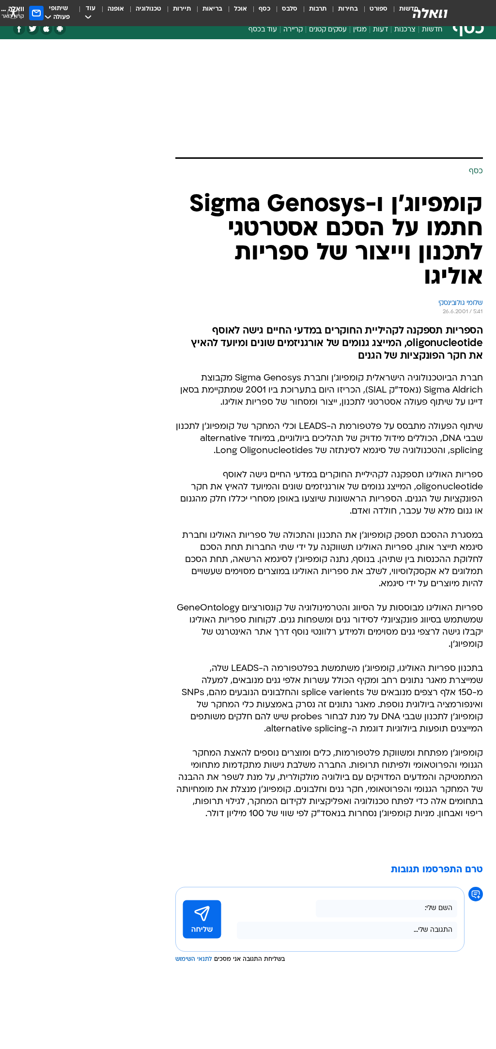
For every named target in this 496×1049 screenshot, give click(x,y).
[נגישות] (13, 13)
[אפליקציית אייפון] (46, 29)
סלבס (289, 9)
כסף (264, 9)
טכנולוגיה (148, 9)
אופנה (116, 9)
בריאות (212, 9)
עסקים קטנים (328, 30)
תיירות (182, 9)
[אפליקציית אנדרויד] (60, 29)
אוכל (240, 9)
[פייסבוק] (19, 29)
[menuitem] (373, 13)
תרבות (317, 9)
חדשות (432, 30)
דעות (380, 30)
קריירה (293, 30)
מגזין (360, 30)
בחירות (348, 9)
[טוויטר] (33, 29)
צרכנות (405, 30)
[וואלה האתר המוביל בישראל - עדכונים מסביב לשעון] (430, 13)
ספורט (379, 9)
